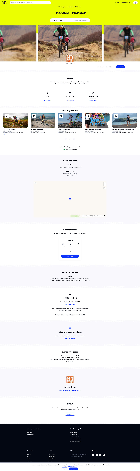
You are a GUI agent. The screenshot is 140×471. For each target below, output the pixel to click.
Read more (69, 282)
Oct (6, 115)
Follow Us (95, 451)
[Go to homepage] (4, 3)
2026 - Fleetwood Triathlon (93, 129)
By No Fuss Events (70, 63)
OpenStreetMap (95, 215)
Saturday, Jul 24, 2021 (70, 174)
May (34, 115)
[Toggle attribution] (105, 216)
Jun (116, 115)
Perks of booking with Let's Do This (70, 147)
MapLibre (84, 215)
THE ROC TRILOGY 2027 (37, 129)
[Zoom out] (105, 185)
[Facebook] (94, 456)
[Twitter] (97, 456)
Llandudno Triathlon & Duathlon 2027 (123, 129)
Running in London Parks (34, 429)
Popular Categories (76, 429)
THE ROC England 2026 (64, 129)
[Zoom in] (105, 183)
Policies (51, 451)
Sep (61, 115)
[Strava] (104, 456)
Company (30, 451)
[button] (70, 199)
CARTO (89, 215)
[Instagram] (101, 456)
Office (72, 451)
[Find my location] (105, 188)
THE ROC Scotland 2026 (10, 129)
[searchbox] (30, 2)
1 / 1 (70, 139)
